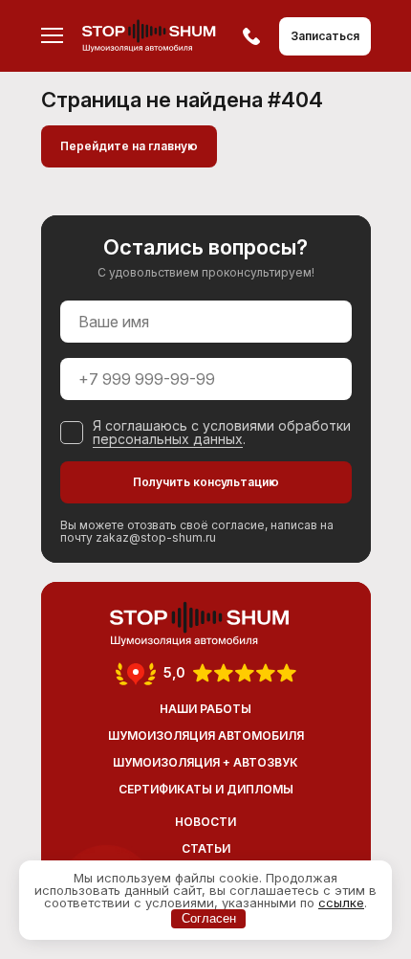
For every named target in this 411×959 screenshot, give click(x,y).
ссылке (341, 902)
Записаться (325, 36)
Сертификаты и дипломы (206, 789)
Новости (205, 821)
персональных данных (168, 439)
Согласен (209, 918)
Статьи (206, 848)
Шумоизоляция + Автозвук (205, 762)
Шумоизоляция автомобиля (206, 735)
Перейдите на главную (129, 146)
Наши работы (205, 709)
